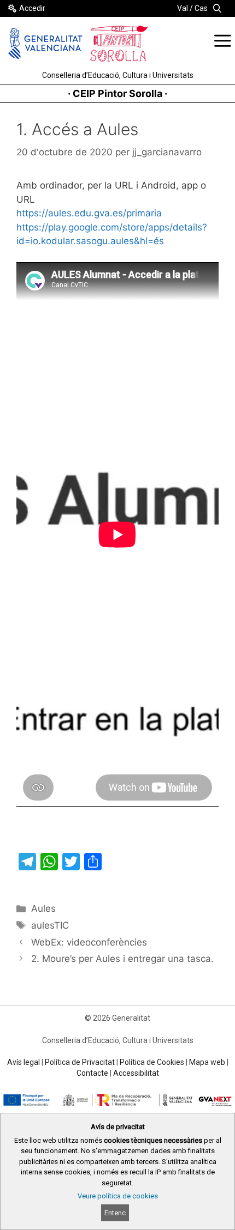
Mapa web (207, 1062)
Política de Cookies (152, 1062)
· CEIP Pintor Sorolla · (117, 93)
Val (182, 8)
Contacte (92, 1073)
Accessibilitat (136, 1073)
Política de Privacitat (80, 1062)
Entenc (115, 1213)
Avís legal (23, 1062)
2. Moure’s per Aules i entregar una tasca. (122, 958)
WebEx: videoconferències (89, 942)
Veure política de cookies (118, 1196)
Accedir (32, 8)
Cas (201, 8)
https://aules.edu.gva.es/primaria (89, 213)
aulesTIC (50, 925)
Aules (43, 908)
